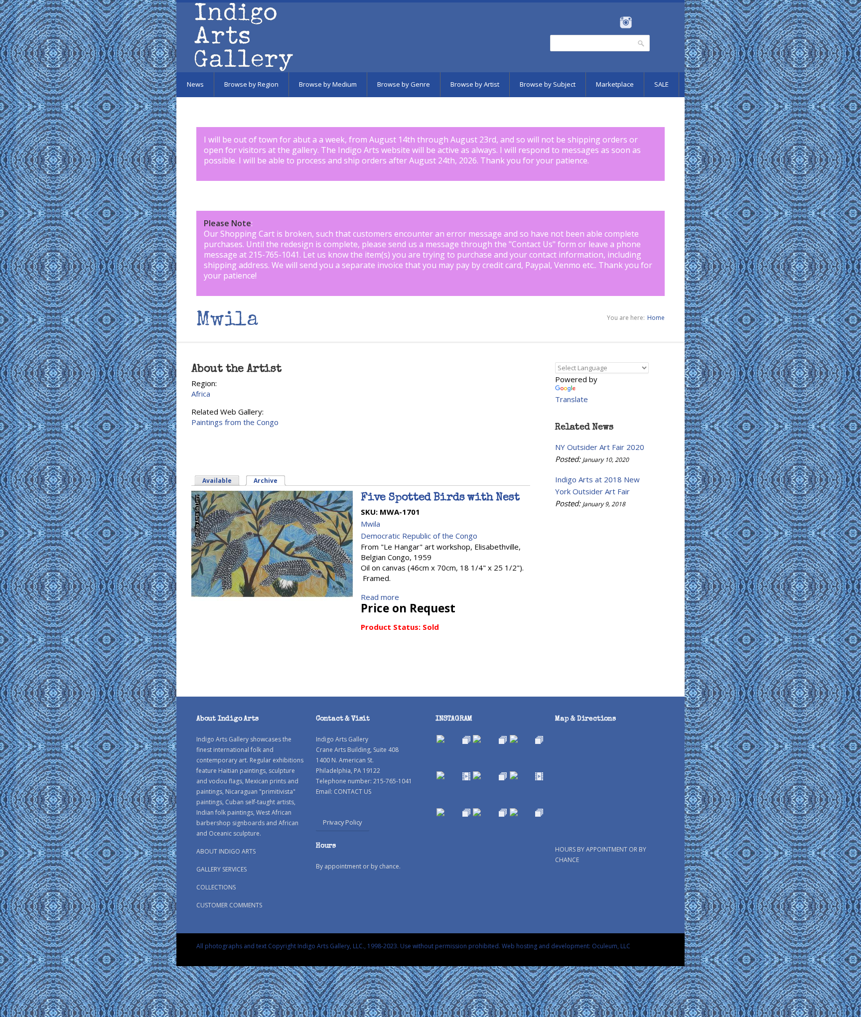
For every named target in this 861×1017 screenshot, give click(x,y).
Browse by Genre (403, 84)
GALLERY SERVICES (221, 869)
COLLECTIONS (216, 887)
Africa (200, 394)
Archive (270, 480)
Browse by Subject (547, 84)
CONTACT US (352, 791)
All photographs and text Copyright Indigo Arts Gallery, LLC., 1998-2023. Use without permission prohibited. (348, 946)
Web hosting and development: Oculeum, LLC (566, 946)
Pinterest (641, 22)
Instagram (625, 22)
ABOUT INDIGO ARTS (226, 851)
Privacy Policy (342, 822)
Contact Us (532, 244)
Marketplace (615, 84)
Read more (380, 597)
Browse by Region (251, 84)
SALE (661, 84)
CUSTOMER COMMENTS (229, 905)
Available (217, 480)
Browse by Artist (474, 84)
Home (656, 317)
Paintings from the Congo (235, 422)
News (195, 84)
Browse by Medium (328, 84)
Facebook (612, 22)
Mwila (370, 524)
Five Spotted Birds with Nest (440, 498)
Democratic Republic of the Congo (419, 536)
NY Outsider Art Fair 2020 (599, 447)
